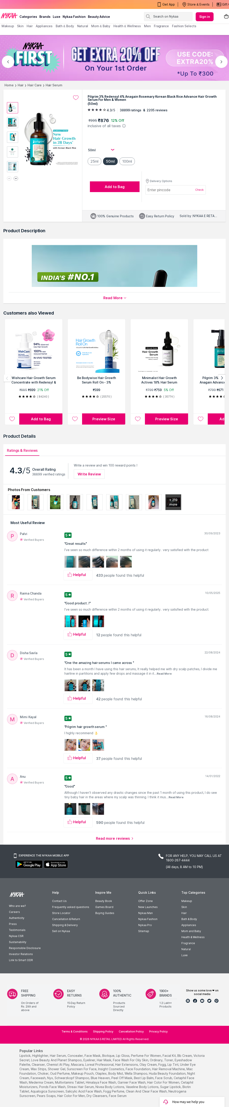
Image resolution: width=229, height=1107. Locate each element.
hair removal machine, (169, 1069)
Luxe (184, 955)
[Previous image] (9, 178)
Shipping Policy (103, 1031)
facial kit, (169, 1055)
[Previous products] (7, 378)
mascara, (77, 1064)
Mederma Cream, (41, 1082)
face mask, (93, 1055)
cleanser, (39, 1064)
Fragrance (188, 943)
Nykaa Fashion (74, 17)
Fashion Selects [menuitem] (184, 26)
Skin (184, 907)
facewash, (38, 1078)
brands (45, 17)
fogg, (162, 1064)
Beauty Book (103, 901)
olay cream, (148, 1064)
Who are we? (17, 906)
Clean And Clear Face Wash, (147, 1091)
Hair (21, 85)
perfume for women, (146, 1055)
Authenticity (16, 918)
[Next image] (16, 178)
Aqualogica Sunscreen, (48, 1091)
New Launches (148, 907)
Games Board (104, 907)
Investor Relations (21, 954)
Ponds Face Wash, (52, 1087)
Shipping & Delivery (65, 925)
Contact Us (59, 901)
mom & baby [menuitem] (100, 26)
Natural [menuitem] (82, 26)
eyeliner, (89, 1060)
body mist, (116, 1073)
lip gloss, (123, 1055)
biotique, (108, 1055)
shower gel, (57, 1069)
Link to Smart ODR (21, 960)
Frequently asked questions (70, 907)
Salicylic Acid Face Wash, (84, 1091)
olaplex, (101, 1073)
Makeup (186, 901)
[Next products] (221, 378)
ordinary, (156, 1060)
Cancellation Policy (131, 1031)
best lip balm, (144, 1078)
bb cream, (185, 1055)
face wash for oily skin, (131, 1060)
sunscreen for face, (82, 1069)
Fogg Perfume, (114, 1091)
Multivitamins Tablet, (70, 1082)
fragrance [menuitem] (161, 26)
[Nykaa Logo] (9, 15)
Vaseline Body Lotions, (142, 1087)
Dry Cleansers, (97, 1096)
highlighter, (40, 1055)
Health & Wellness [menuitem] (127, 26)
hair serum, (58, 1055)
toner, (169, 1060)
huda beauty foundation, (167, 1073)
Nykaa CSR (16, 936)
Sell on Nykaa (61, 931)
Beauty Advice (99, 17)
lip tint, (173, 1064)
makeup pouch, (82, 1073)
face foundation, (138, 1069)
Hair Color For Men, (71, 1096)
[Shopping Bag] (226, 17)
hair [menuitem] (30, 26)
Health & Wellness (193, 937)
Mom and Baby (191, 931)
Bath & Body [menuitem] (65, 26)
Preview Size (103, 419)
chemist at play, (58, 1064)
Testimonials (17, 930)
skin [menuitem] (20, 26)
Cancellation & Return (66, 919)
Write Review (89, 474)
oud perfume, (60, 1073)
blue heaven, (100, 1078)
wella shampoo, (136, 1073)
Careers (14, 912)
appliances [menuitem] (44, 26)
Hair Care (34, 85)
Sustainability (17, 942)
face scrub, (164, 1078)
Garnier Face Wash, (132, 1082)
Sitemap (143, 931)
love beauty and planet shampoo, (57, 1060)
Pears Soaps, (46, 1096)
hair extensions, (127, 1064)
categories (28, 17)
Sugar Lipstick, (171, 1087)
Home (9, 85)
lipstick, (25, 1055)
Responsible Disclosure (25, 948)
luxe (56, 17)
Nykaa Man (145, 913)
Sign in (204, 17)
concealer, (76, 1055)
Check (199, 189)
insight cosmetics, (111, 1069)
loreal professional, (99, 1064)
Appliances (188, 925)
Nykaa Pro (145, 925)
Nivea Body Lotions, (110, 1087)
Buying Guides (104, 913)
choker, (43, 1073)
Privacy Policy (158, 1031)
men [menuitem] (147, 26)
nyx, (50, 1078)
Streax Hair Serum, (81, 1087)
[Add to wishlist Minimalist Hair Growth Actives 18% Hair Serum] (138, 419)
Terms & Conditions (74, 1031)
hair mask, (104, 1060)
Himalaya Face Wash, (101, 1082)
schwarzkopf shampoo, (72, 1078)
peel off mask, (122, 1078)
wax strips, (39, 1069)
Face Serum (118, 1096)
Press (13, 924)
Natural (186, 949)
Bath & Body (189, 919)
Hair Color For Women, (163, 1082)
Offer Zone (145, 901)
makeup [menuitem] (8, 26)
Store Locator (61, 913)
